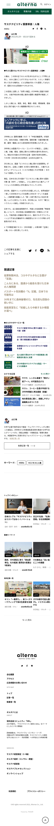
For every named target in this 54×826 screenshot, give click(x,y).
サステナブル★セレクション (19, 768)
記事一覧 (10, 697)
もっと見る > (45, 374)
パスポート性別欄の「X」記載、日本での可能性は (26, 293)
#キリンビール (10, 595)
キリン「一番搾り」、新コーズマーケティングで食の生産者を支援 (18, 600)
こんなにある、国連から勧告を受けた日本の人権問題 (26, 285)
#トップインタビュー (12, 512)
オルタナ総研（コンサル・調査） (20, 759)
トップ (9, 693)
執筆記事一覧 (15, 438)
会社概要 (10, 674)
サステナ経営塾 (13, 763)
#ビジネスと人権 (34, 463)
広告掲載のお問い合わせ (17, 682)
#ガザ (36, 595)
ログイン (47, 4)
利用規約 (12, 791)
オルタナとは (13, 11)
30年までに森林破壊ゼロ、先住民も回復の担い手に (26, 301)
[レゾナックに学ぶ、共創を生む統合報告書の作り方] (27, 122)
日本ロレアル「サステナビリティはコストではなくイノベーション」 (18, 519)
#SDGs (6, 29)
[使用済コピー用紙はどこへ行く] (27, 56)
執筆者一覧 (11, 702)
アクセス (10, 678)
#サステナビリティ (40, 512)
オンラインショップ (15, 773)
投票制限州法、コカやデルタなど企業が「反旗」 (25, 277)
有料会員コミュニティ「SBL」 (19, 721)
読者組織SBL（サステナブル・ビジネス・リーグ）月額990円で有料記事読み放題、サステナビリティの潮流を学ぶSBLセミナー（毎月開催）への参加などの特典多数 (27, 735)
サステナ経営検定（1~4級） (18, 754)
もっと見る (27, 619)
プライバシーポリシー (36, 791)
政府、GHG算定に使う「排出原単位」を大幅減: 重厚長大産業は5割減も (18, 562)
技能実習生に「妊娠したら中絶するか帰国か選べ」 (26, 309)
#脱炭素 (8, 555)
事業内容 (27, 11)
